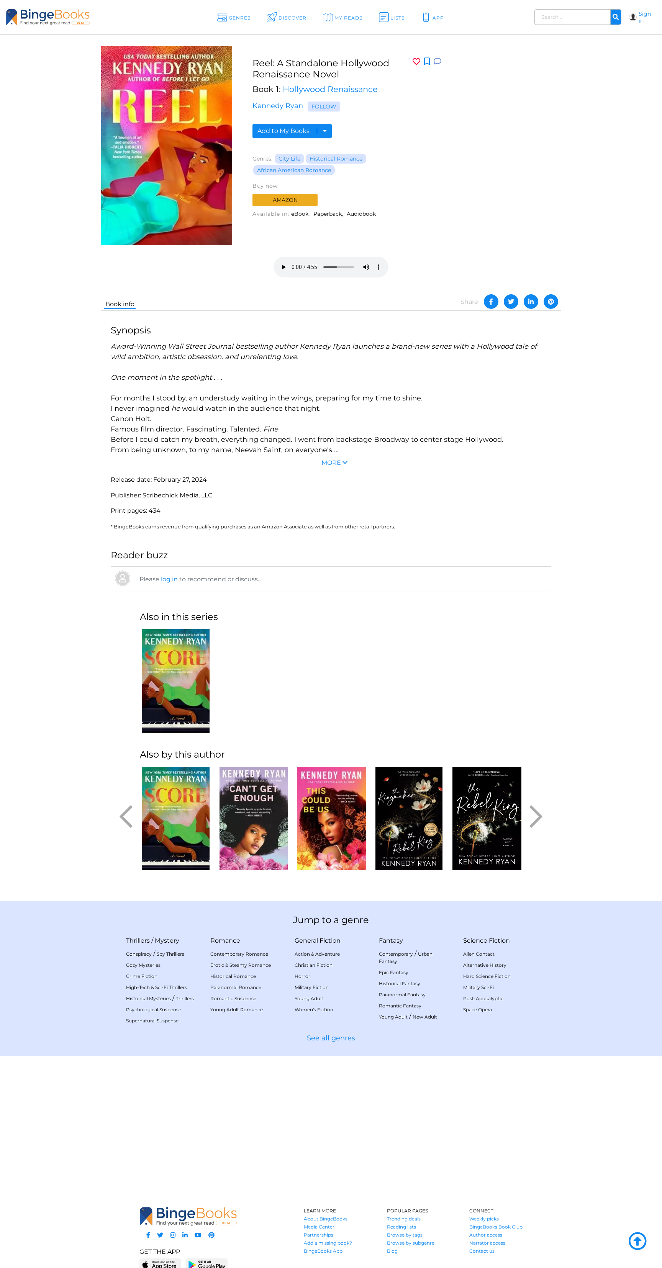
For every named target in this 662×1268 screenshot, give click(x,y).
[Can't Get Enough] (253, 818)
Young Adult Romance (236, 1009)
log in (169, 579)
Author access (485, 1235)
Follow (323, 106)
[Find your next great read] (67, 17)
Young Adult (309, 998)
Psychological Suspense (153, 1009)
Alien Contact (479, 954)
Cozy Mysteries (143, 965)
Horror (302, 976)
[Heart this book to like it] (416, 61)
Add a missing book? (328, 1243)
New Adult (425, 1017)
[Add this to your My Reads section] (427, 61)
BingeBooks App (323, 1251)
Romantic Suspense (233, 998)
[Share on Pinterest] (551, 301)
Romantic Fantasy (400, 1006)
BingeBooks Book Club (496, 1227)
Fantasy (391, 940)
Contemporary (396, 954)
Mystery (167, 940)
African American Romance (294, 170)
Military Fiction (312, 987)
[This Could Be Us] (331, 818)
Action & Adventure (317, 954)
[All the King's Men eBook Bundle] (409, 818)
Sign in (645, 17)
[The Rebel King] (487, 818)
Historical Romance (336, 158)
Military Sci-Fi (478, 987)
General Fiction (318, 940)
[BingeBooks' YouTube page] (198, 1235)
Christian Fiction (314, 965)
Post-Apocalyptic (483, 998)
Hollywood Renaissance (330, 89)
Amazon (285, 200)
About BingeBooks (325, 1219)
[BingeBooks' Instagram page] (172, 1235)
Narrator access (487, 1243)
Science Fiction (486, 940)
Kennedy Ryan (277, 106)
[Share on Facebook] (491, 301)
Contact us (482, 1251)
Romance (225, 940)
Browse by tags (405, 1235)
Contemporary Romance (239, 954)
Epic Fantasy (393, 972)
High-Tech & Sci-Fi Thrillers (156, 987)
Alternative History (484, 965)
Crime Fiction (141, 976)
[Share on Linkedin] (531, 301)
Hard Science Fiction (487, 976)
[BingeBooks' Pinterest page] (211, 1235)
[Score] (175, 681)
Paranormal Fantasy (402, 994)
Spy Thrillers (170, 954)
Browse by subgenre (410, 1243)
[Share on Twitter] (511, 301)
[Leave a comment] (437, 61)
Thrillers (138, 940)
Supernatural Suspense (152, 1021)
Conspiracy (139, 954)
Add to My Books (284, 131)
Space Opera (477, 1009)
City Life (289, 158)
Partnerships (318, 1235)
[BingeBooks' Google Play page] (207, 1264)
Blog (392, 1251)
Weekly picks (484, 1219)
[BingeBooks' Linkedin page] (185, 1235)
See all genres (331, 1038)
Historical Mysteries (148, 998)
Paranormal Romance (235, 987)
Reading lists (401, 1227)
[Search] (615, 17)
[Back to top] (637, 1241)
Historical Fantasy (399, 983)
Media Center (319, 1227)
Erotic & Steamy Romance (240, 965)
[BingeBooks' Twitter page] (160, 1235)
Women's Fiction (314, 1009)
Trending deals (404, 1219)
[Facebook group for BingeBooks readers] (148, 1235)
